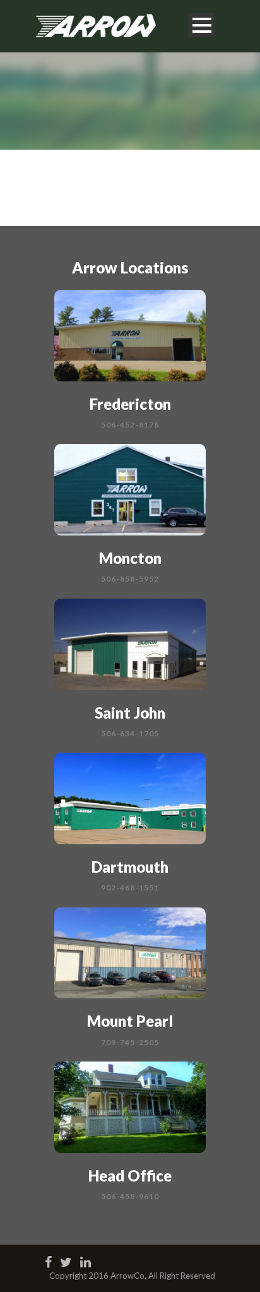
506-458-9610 (130, 1196)
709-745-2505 (130, 1042)
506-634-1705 (130, 733)
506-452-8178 (130, 424)
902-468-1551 (130, 887)
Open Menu (201, 25)
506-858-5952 (130, 578)
